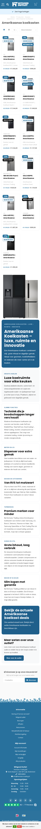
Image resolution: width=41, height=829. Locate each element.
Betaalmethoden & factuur (20, 731)
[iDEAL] (17, 815)
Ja (14, 826)
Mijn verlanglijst (20, 754)
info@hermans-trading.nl (21, 776)
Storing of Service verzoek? (20, 714)
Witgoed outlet (20, 717)
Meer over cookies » (28, 826)
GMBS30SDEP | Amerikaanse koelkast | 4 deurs (30, 98)
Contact (20, 738)
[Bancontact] (24, 815)
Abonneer (32, 680)
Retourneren (20, 727)
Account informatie (20, 748)
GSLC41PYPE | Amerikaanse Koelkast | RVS (9, 218)
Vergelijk (20, 758)
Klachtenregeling (20, 734)
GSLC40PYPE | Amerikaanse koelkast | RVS (9, 59)
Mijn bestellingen (20, 751)
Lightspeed (34, 821)
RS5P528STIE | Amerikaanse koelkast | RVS (28, 218)
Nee (19, 826)
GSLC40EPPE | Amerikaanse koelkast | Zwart (29, 138)
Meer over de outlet (14, 658)
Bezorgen (20, 721)
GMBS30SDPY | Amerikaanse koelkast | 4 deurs (30, 59)
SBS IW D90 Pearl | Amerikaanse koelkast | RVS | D (10, 178)
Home (13, 17)
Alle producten (20, 761)
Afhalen (20, 724)
